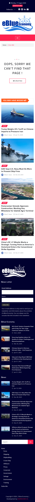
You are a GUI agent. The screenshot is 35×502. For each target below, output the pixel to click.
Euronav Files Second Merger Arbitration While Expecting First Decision (21, 367)
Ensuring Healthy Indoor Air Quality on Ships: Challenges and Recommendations (23, 339)
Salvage (5, 476)
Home (4, 45)
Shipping (6, 454)
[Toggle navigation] (17, 38)
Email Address (6, 288)
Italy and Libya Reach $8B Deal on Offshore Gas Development (22, 358)
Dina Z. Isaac (8, 135)
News (3, 448)
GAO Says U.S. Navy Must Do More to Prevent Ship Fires (16, 170)
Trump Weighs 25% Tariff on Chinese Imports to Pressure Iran (17, 130)
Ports (5, 451)
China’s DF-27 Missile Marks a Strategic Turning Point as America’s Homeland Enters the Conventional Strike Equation (17, 245)
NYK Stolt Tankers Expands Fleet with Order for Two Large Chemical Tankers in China (23, 328)
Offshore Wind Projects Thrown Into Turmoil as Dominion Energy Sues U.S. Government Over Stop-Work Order (22, 430)
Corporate (6, 470)
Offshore (6, 464)
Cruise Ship (7, 461)
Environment (7, 479)
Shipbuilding (7, 457)
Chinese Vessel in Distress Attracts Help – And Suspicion (22, 349)
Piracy (5, 467)
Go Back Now (18, 81)
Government (7, 473)
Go (31, 442)
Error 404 (11, 45)
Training (6, 483)
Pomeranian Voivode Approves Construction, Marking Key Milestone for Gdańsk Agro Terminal (17, 208)
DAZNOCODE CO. (23, 499)
